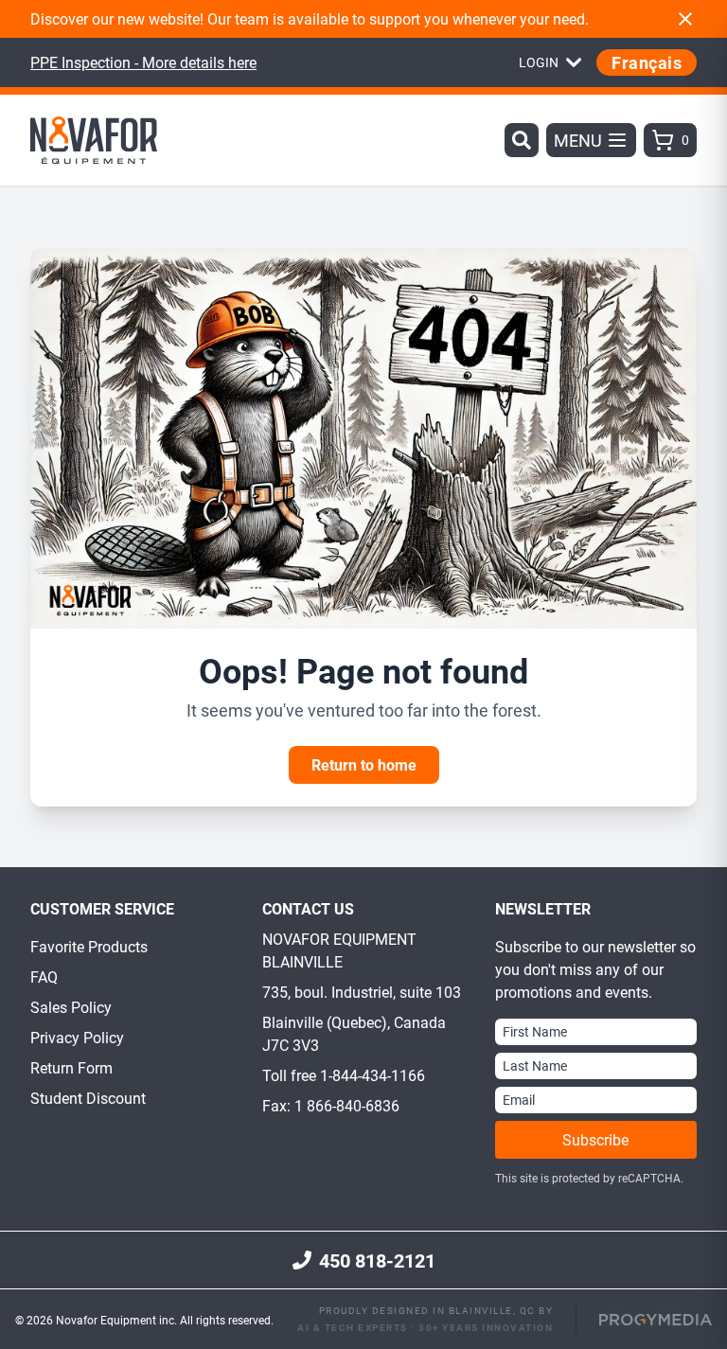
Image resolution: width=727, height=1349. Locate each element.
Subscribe (595, 1139)
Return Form (71, 1067)
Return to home (364, 764)
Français (647, 62)
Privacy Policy (77, 1037)
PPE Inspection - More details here (143, 62)
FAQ (44, 976)
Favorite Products (89, 946)
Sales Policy (71, 1007)
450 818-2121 (377, 1260)
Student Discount (88, 1098)
